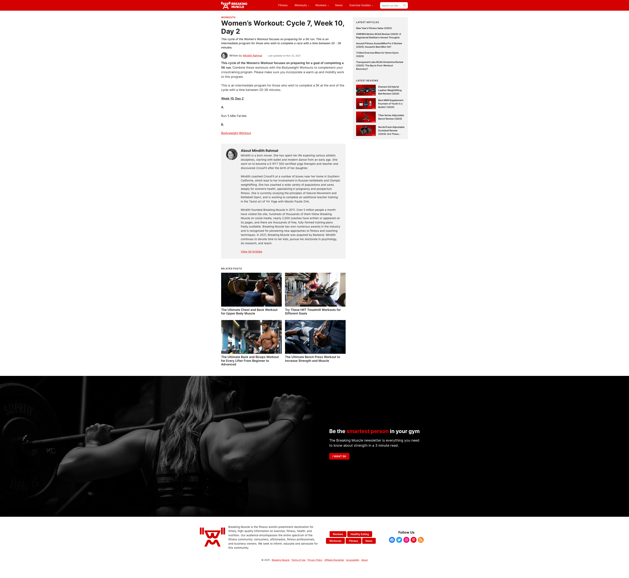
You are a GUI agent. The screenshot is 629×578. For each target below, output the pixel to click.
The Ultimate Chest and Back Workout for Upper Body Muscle (249, 311)
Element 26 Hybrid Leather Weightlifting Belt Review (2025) (390, 90)
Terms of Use (298, 560)
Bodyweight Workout (236, 133)
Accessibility (352, 560)
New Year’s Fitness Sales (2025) (374, 28)
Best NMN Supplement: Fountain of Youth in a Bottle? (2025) (391, 103)
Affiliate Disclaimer (334, 560)
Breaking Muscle (280, 560)
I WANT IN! (339, 456)
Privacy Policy (315, 560)
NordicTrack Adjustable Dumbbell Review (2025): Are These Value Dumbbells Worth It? (391, 134)
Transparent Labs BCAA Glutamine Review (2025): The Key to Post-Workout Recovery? (379, 65)
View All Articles (251, 251)
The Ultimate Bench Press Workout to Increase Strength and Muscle (312, 358)
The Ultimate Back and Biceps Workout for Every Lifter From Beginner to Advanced (250, 360)
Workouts (228, 17)
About (364, 560)
